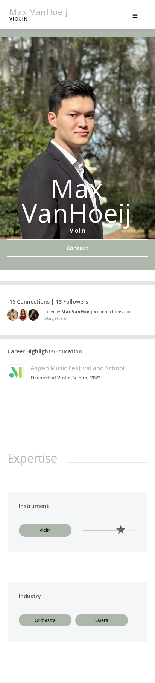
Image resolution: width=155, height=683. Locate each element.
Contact (77, 248)
